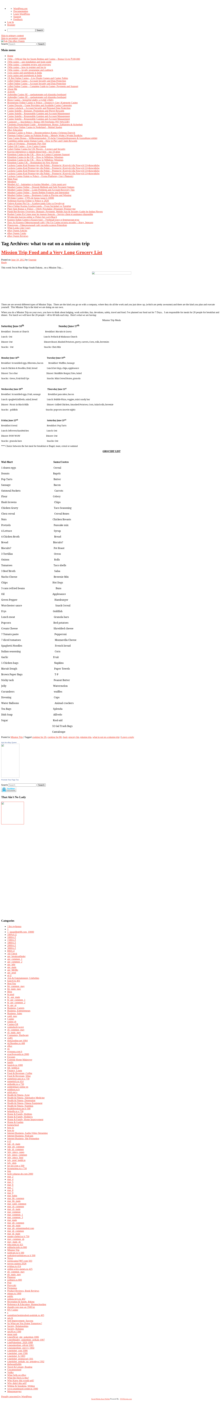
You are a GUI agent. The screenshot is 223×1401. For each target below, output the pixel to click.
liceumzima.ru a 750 (17, 1168)
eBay (9, 1046)
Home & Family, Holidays (20, 1116)
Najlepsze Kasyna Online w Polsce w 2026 (28, 200)
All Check (12, 953)
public (10, 1296)
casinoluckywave (15, 1027)
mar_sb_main (13, 1233)
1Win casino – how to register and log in (26, 67)
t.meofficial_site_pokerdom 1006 (23, 1337)
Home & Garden (15, 1122)
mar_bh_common (15, 1198)
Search (4, 44)
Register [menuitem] (11, 25)
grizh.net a (12, 1092)
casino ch (11, 1021)
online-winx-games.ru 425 (19, 1269)
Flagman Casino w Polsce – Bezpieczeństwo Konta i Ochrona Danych (41, 132)
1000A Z (11, 937)
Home (10, 56)
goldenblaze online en (17, 1087)
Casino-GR (12, 1024)
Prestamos (12, 1288)
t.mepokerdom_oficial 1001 (20, 1345)
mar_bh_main (13, 1201)
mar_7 (10, 1187)
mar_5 (10, 1182)
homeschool (13, 1125)
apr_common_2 (14, 961)
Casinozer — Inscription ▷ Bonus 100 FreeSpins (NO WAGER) (38, 122)
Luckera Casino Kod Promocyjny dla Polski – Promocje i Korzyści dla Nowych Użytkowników (53, 165)
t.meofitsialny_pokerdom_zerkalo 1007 (26, 1339)
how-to (10, 1130)
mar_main (12, 1220)
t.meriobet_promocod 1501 (20, 1358)
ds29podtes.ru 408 (16, 1043)
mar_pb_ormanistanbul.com (20, 1228)
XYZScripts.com (126, 1399)
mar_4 (10, 1179)
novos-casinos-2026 (16, 1263)
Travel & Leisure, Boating (19, 1367)
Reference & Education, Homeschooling (26, 1304)
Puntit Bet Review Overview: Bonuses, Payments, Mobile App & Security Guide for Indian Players (55, 211)
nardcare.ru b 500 (15, 1252)
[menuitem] (114, 30)
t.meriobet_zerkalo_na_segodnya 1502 (25, 1361)
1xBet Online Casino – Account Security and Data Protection (36, 81)
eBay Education (15, 130)
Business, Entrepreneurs (18, 1010)
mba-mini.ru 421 (15, 1244)
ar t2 (9, 975)
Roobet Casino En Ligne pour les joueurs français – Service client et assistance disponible (50, 214)
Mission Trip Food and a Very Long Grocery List (51, 252)
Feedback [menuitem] (18, 19)
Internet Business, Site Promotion (23, 1138)
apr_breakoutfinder (16, 956)
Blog (9, 991)
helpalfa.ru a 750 (15, 1111)
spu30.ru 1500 (14, 1331)
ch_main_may (14, 1032)
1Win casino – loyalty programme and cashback (30, 70)
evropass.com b (14, 1051)
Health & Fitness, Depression (21, 1100)
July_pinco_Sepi (15, 1157)
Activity (11, 91)
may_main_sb (14, 1242)
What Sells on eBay (16, 1375)
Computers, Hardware (18, 1035)
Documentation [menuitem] (20, 11)
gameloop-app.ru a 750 (18, 1078)
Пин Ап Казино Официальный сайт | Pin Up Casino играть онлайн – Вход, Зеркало (50, 222)
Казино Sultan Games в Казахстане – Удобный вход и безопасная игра (43, 219)
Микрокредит (14, 1391)
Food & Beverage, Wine (19, 1076)
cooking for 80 (54, 737)
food (65, 737)
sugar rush (12, 1334)
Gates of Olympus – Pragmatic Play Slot (26, 143)
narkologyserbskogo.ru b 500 (21, 1255)
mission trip (85, 737)
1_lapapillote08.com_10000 (20, 932)
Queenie (32, 259)
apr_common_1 (14, 959)
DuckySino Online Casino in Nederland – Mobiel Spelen (34, 127)
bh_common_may (16, 986)
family (10, 1062)
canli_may (12, 1016)
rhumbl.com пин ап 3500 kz (21, 1307)
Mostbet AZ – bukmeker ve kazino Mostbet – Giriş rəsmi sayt (36, 184)
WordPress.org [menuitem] (20, 8)
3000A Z (11, 948)
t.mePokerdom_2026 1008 (20, 1342)
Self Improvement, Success (20, 1320)
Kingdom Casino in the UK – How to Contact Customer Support (38, 154)
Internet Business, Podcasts (20, 1136)
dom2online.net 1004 (17, 1040)
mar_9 (10, 1193)
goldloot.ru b (13, 1089)
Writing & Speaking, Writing (21, 1386)
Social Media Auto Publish (100, 1399)
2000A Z (11, 945)
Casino (10, 1019)
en (8, 1049)
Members (11, 181)
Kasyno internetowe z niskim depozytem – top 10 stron (33, 151)
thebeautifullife (14, 1364)
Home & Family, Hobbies (19, 1114)
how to (10, 1127)
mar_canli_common (16, 1203)
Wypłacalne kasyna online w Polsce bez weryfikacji (32, 217)
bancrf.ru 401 (13, 981)
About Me (12, 89)
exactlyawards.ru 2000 (18, 1054)
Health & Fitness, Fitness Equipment (24, 1103)
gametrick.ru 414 (15, 1081)
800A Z (11, 951)
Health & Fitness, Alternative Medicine (26, 1097)
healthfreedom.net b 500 (18, 1108)
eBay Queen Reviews (17, 236)
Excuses (11, 1057)
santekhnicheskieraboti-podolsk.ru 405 (25, 1315)
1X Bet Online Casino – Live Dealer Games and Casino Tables (37, 78)
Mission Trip (17, 737)
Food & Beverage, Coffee (19, 1073)
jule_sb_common (15, 1149)
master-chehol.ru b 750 (18, 1236)
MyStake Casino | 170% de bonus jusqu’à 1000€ (30, 198)
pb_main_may (14, 1274)
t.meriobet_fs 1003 (16, 1356)
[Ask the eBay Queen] (10, 777)
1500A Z (11, 940)
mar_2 (10, 1176)
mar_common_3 (15, 1217)
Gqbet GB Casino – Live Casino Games (26, 146)
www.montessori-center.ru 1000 (22, 1388)
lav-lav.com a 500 (15, 1165)
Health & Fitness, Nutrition (20, 1106)
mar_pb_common (15, 1223)
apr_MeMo (12, 970)
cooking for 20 (39, 737)
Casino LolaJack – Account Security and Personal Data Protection (39, 108)
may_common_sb (15, 1239)
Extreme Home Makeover (19, 1059)
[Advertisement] (10, 870)
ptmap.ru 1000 (14, 1293)
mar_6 (10, 1184)
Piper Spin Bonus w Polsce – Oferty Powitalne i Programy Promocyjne (41, 209)
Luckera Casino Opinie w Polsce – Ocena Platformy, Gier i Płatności (40, 176)
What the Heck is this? (18, 1378)
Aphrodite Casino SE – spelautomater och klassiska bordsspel (36, 94)
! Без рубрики (14, 926)
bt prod (10, 994)
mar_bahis (12, 1195)
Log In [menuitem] (10, 22)
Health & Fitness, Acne (18, 1095)
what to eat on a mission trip (106, 737)
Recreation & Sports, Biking (20, 1301)
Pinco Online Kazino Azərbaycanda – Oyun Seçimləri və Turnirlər (39, 206)
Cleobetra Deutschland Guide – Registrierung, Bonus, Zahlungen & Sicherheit (45, 124)
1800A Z (11, 942)
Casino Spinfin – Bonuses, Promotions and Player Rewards (35, 111)
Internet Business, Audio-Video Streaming (27, 1133)
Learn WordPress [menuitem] (21, 14)
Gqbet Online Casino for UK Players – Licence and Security (36, 149)
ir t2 (9, 1141)
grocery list (73, 737)
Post (9, 1282)
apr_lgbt (11, 964)
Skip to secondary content (13, 38)
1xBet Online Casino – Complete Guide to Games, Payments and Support (42, 86)
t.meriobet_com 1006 (17, 1350)
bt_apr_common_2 (16, 1002)
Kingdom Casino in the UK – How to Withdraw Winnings (35, 157)
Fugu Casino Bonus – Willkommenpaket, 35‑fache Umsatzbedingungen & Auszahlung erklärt (52, 138)
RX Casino (12, 1310)
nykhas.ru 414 (14, 1266)
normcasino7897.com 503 (19, 1261)
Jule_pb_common (15, 1146)
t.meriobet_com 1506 (17, 1353)
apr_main (11, 967)
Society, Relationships (17, 1326)
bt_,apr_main (13, 997)
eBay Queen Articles (17, 230)
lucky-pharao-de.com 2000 (20, 1174)
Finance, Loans (14, 1070)
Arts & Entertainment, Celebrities (23, 978)
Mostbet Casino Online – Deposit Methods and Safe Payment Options (40, 187)
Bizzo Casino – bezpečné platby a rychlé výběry (30, 100)
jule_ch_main (13, 1144)
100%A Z (12, 934)
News (10, 1258)
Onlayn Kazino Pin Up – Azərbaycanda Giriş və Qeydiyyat (35, 203)
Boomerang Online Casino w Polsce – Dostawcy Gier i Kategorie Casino (42, 102)
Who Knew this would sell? (20, 1380)
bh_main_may (14, 989)
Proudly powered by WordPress (16, 1396)
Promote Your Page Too (10, 780)
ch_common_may (15, 1029)
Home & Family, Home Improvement (25, 1119)
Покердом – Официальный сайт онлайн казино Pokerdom (37, 225)
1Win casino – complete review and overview (29, 64)
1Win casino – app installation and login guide (29, 62)
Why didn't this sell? (17, 1383)
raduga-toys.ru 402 (16, 1299)
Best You (11, 983)
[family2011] (12, 823)
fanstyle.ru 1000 (15, 1065)
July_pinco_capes (15, 1152)
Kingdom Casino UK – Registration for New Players (32, 162)
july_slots (11, 1163)
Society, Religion (15, 1329)
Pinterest (11, 1277)
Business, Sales (14, 1013)
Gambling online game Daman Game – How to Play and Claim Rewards (42, 141)
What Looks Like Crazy (18, 228)
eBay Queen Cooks (16, 233)
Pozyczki (11, 1285)
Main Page (12, 179)
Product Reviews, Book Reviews (23, 1291)
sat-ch (10, 1318)
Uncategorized (14, 1369)
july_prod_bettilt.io (16, 1160)
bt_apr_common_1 (16, 1000)
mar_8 (10, 1190)
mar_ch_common (15, 1206)
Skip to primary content (12, 35)
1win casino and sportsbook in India (24, 72)
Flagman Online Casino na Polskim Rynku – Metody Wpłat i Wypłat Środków (45, 135)
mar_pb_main (13, 1225)
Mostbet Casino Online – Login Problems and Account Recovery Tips (40, 190)
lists (9, 1171)
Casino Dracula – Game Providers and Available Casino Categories (39, 105)
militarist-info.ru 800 (17, 1247)
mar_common (13, 1212)
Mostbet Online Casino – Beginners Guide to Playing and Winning (39, 195)
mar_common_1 (15, 1214)
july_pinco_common (17, 1155)
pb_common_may (16, 1271)
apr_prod (11, 972)
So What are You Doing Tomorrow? (24, 1323)
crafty (10, 1038)
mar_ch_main (13, 1209)
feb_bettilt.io (13, 1068)
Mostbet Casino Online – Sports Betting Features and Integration (38, 192)
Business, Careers (15, 1008)
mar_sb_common (15, 1231)
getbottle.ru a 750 (15, 1084)
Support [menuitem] (17, 16)
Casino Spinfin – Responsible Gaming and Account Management (38, 113)
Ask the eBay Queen (9, 742)
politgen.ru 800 (14, 1280)
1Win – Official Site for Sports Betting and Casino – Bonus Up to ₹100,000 (43, 59)
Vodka (10, 1372)
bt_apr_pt (11, 1005)
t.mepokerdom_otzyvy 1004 (20, 1348)
